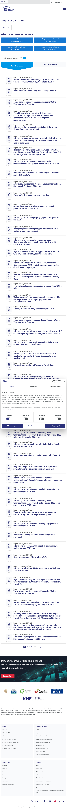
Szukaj (61, 8)
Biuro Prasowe (6, 775)
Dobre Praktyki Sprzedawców (43, 781)
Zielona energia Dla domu (9, 739)
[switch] (25, 419)
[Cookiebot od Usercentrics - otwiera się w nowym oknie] (53, 381)
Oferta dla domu (6, 730)
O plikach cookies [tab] (55, 386)
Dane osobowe (39, 768)
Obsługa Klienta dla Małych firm (44, 739)
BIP (37, 787)
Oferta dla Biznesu (7, 736)
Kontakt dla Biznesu (41, 751)
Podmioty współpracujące (9, 748)
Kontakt (4, 768)
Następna (40, 647)
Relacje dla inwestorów (8, 778)
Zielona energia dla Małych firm (10, 742)
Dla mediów (5, 781)
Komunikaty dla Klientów (42, 754)
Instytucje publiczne (7, 745)
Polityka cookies (40, 772)
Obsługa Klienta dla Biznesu (43, 742)
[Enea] (8, 8)
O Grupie (4, 765)
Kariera (4, 772)
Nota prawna (39, 775)
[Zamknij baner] (64, 381)
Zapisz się (7, 676)
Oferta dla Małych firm (8, 733)
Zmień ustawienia (33, 426)
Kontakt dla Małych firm (42, 748)
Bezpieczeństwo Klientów (42, 784)
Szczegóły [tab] (33, 386)
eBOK (37, 730)
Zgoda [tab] (12, 386)
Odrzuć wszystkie (12, 426)
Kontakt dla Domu (40, 745)
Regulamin (39, 765)
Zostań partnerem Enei (8, 784)
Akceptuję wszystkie (55, 426)
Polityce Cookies (7, 409)
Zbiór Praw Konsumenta (42, 778)
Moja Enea (38, 733)
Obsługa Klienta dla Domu (42, 736)
